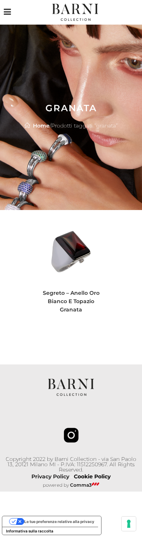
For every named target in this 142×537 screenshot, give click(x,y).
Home (41, 125)
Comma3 (81, 485)
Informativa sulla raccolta (29, 531)
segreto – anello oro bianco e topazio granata (71, 301)
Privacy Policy (50, 476)
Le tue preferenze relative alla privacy (59, 521)
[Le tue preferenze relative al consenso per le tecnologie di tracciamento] (129, 524)
